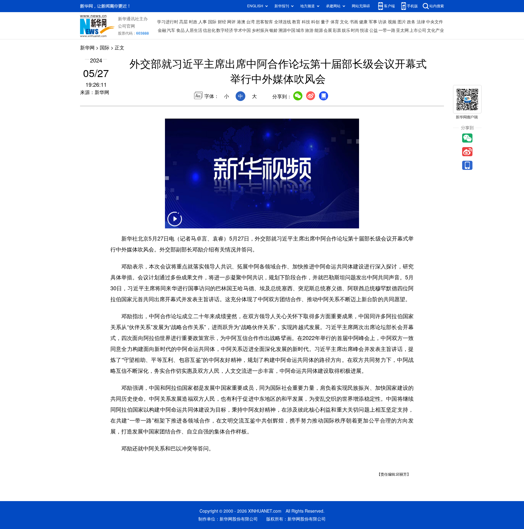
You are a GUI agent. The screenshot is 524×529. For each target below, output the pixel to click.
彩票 (337, 30)
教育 (296, 22)
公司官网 (126, 26)
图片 (402, 22)
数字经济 (224, 30)
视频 (392, 22)
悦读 (364, 30)
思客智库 (264, 22)
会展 (328, 30)
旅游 (309, 30)
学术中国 (242, 30)
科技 (306, 22)
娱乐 (346, 30)
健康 (363, 22)
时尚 (355, 30)
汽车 (171, 30)
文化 (344, 22)
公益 (373, 30)
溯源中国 (286, 30)
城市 (300, 30)
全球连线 (282, 22)
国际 (212, 22)
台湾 (250, 22)
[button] (174, 223)
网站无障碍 (361, 6)
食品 (180, 30)
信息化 (209, 30)
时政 (193, 22)
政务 (411, 22)
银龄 (273, 30)
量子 (325, 22)
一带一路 (386, 30)
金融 (162, 30)
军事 (373, 22)
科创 (315, 22)
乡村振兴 (260, 30)
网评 (231, 22)
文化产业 (435, 30)
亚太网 (402, 30)
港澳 (241, 22)
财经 (222, 22)
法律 (421, 22)
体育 (335, 22)
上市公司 (417, 30)
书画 (354, 22)
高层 (183, 22)
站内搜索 (436, 6)
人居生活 (193, 30)
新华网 (87, 47)
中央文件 (434, 22)
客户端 (389, 6)
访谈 (382, 22)
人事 (202, 22)
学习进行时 (167, 22)
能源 (318, 30)
